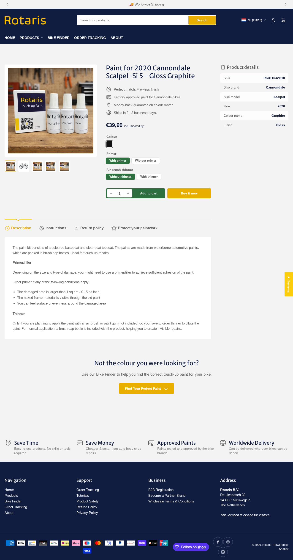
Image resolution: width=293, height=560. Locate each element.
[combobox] (146, 20)
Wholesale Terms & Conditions (171, 501)
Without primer (145, 160)
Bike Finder (59, 38)
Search (202, 20)
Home (10, 38)
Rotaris (266, 544)
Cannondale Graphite (109, 144)
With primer (117, 160)
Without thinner (120, 176)
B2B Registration (161, 490)
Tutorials (82, 495)
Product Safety (87, 501)
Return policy (92, 228)
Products (29, 38)
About (117, 38)
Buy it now (189, 193)
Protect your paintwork (137, 228)
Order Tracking (90, 38)
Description (21, 228)
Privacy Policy (87, 513)
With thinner (149, 176)
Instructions (56, 228)
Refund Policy (86, 507)
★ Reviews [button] (289, 284)
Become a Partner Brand (166, 495)
